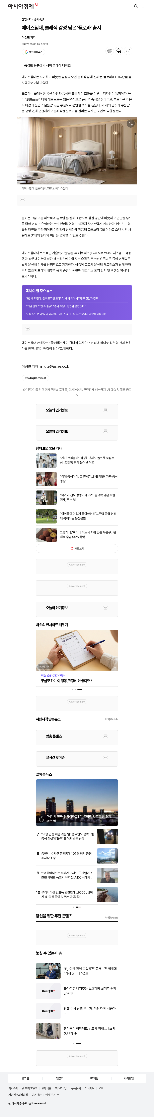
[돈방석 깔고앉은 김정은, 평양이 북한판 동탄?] (48, 978)
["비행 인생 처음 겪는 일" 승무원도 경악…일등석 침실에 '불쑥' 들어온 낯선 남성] (107, 843)
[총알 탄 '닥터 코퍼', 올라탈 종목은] (48, 998)
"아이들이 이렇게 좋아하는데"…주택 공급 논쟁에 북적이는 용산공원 (88, 516)
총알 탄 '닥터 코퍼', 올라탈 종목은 (85, 991)
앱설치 (59, 1078)
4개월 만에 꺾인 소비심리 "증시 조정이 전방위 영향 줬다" (55, 306)
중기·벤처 (39, 19)
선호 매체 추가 (35, 52)
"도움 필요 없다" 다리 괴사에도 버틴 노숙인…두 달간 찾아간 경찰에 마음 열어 (66, 314)
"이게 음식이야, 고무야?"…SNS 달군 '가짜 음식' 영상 (89, 479)
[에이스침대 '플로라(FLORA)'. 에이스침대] (77, 151)
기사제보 (89, 1088)
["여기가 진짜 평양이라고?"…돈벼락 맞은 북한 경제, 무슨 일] (46, 503)
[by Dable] (111, 917)
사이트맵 (129, 1078)
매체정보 (50, 1095)
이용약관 (36, 1095)
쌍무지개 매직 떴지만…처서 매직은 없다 (90, 1031)
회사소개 (13, 1088)
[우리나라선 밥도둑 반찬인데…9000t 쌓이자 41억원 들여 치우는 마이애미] (107, 901)
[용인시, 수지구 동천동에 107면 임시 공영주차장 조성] (107, 862)
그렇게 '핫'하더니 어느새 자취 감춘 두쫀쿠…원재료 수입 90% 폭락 (88, 534)
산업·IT (26, 19)
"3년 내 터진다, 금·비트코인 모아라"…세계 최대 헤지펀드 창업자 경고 (62, 298)
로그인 (25, 1078)
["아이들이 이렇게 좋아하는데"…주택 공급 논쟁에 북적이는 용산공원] (46, 522)
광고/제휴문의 (29, 1088)
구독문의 (76, 1088)
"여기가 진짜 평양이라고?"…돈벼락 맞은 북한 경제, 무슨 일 (87, 497)
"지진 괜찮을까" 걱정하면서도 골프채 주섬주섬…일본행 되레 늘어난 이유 (87, 460)
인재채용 (46, 1088)
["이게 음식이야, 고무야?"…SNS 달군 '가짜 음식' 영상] (46, 485)
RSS (100, 1088)
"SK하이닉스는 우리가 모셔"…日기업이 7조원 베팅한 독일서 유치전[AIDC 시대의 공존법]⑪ (67, 877)
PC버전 (94, 1078)
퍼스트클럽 (61, 1088)
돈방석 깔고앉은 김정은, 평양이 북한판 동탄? (91, 971)
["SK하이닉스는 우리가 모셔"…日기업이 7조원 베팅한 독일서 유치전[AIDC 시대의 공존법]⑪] (107, 882)
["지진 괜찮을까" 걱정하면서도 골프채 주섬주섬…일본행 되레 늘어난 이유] (46, 466)
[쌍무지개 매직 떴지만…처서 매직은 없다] (48, 1038)
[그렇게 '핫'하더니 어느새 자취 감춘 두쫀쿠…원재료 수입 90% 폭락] (46, 541)
